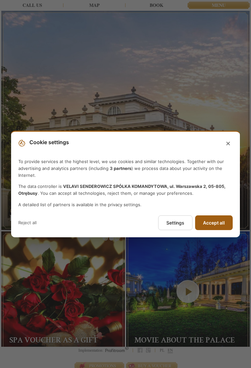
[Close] (228, 144)
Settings (175, 223)
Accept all (214, 223)
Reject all (27, 222)
